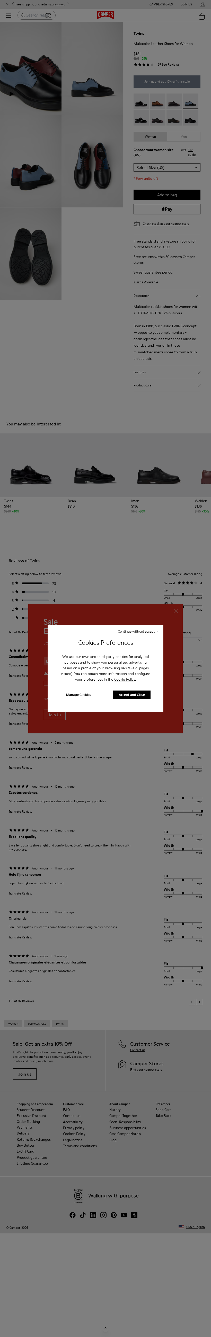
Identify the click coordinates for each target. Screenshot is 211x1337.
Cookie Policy (124, 679)
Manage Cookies (78, 695)
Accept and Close (132, 695)
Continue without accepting (139, 631)
